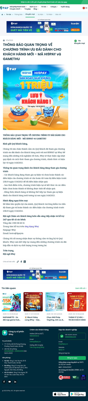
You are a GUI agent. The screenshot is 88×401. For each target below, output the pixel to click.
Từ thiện (49, 14)
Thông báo (18, 14)
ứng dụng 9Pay (32, 226)
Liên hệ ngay (62, 2)
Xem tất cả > (80, 288)
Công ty (54, 6)
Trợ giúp (27, 9)
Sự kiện (40, 14)
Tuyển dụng (65, 6)
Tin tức (43, 6)
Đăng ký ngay (72, 358)
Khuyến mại (30, 14)
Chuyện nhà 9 (15, 9)
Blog (35, 9)
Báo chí (58, 14)
